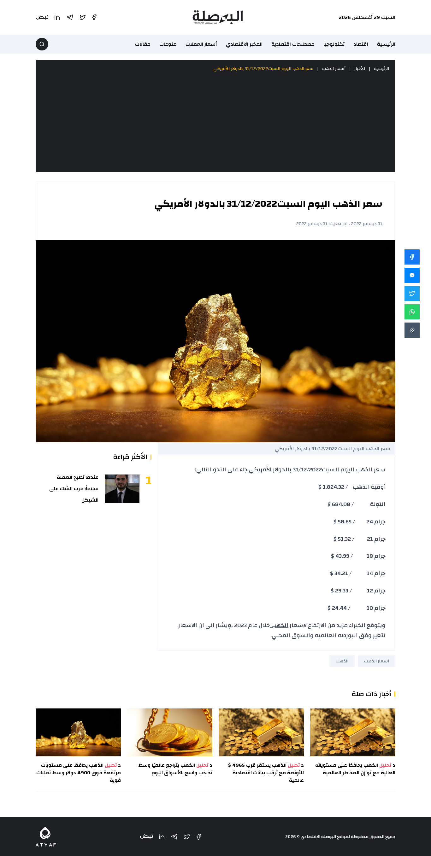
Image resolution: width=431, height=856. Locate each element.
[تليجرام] (174, 837)
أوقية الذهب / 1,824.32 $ (352, 487)
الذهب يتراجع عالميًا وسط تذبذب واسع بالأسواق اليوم (175, 768)
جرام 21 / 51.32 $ (360, 539)
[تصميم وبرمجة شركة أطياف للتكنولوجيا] (46, 837)
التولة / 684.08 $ (357, 504)
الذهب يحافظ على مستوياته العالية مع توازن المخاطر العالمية (355, 768)
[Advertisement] (215, 122)
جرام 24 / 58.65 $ (360, 521)
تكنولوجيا (334, 44)
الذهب (279, 625)
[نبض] (146, 836)
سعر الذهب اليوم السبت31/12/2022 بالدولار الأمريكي (263, 69)
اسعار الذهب (376, 661)
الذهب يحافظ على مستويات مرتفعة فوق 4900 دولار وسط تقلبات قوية (78, 772)
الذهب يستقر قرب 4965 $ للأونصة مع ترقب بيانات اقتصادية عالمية (266, 772)
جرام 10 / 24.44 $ (357, 608)
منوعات (168, 44)
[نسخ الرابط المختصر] (412, 330)
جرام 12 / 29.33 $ (358, 590)
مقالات (143, 44)
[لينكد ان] (161, 836)
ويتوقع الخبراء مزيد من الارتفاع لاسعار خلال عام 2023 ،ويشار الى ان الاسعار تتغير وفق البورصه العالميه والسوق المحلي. (282, 630)
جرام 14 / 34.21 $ (358, 573)
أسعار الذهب (333, 69)
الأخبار (359, 69)
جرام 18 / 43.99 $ (358, 556)
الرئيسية (386, 44)
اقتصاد (360, 44)
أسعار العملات (201, 44)
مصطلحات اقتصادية (293, 44)
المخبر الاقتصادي (244, 44)
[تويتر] (187, 836)
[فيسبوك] (199, 837)
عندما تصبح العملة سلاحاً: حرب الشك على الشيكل (73, 489)
